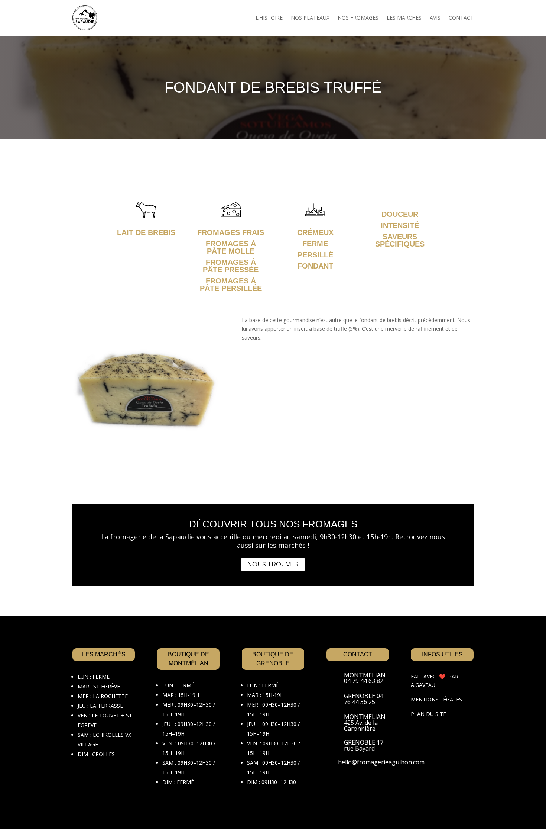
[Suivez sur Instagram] (354, 788)
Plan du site (428, 713)
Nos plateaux (310, 17)
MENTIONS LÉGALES (436, 699)
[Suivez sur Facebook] (334, 788)
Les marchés (404, 17)
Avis (435, 17)
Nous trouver (273, 564)
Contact (461, 17)
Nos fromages (358, 17)
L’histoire (269, 17)
